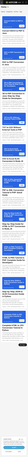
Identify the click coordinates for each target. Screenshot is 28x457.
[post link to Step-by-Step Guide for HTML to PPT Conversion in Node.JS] (14, 224)
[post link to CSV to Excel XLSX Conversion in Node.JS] (14, 158)
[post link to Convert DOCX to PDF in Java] (14, 30)
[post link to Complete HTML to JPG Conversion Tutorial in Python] (14, 326)
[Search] (26, 2)
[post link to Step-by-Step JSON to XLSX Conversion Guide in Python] (14, 292)
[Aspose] (11, 2)
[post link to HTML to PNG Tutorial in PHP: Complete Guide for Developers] (14, 258)
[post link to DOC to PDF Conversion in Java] (14, 61)
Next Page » (23, 344)
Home (3, 7)
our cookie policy (18, 444)
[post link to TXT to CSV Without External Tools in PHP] (14, 127)
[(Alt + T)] (8, 7)
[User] (22, 2)
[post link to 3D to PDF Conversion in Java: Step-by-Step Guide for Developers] (14, 94)
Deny (19, 451)
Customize (8, 451)
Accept (14, 447)
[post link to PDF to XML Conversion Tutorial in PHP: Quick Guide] (14, 191)
